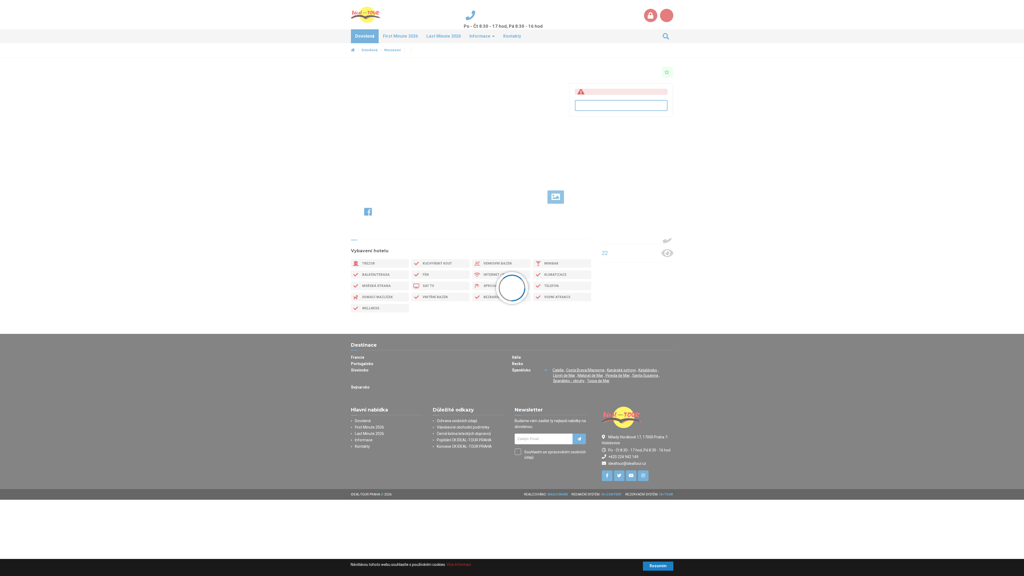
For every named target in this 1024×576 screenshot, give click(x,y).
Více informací (459, 564)
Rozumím (658, 566)
